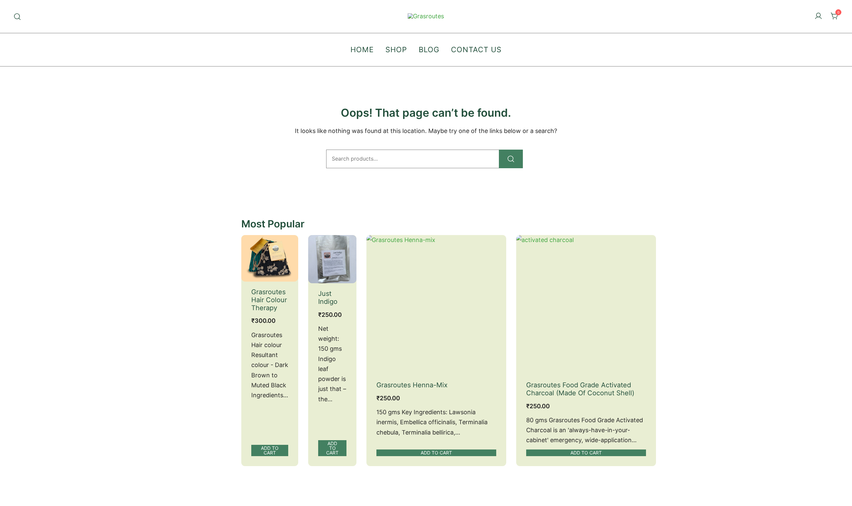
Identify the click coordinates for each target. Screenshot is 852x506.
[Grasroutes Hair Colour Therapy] (269, 258)
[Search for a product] (17, 16)
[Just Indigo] (332, 259)
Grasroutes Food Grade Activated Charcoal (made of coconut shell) (580, 389)
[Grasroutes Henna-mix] (436, 305)
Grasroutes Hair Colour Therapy (269, 300)
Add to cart (270, 450)
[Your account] (818, 16)
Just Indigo (327, 298)
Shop (396, 49)
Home (362, 49)
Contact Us (476, 49)
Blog (429, 49)
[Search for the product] (511, 159)
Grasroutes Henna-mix (412, 385)
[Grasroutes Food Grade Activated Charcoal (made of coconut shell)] (586, 305)
